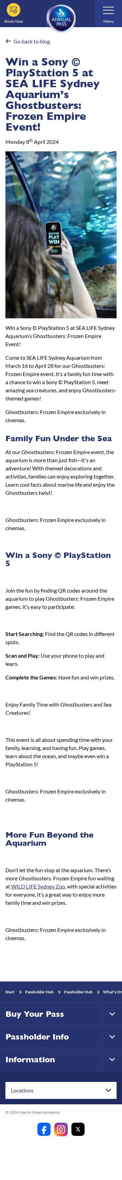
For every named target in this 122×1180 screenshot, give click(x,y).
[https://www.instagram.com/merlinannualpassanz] (61, 1129)
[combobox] (61, 1090)
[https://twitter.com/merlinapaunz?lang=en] (78, 1129)
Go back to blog (32, 41)
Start (10, 991)
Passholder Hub (39, 991)
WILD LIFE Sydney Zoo (38, 886)
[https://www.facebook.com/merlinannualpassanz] (44, 1129)
